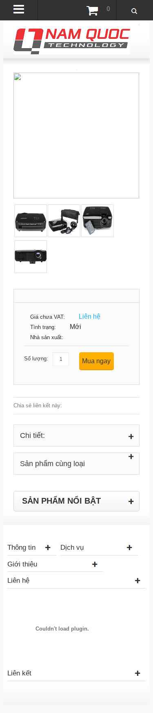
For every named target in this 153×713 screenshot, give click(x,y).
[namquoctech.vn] (71, 32)
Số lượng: (36, 358)
